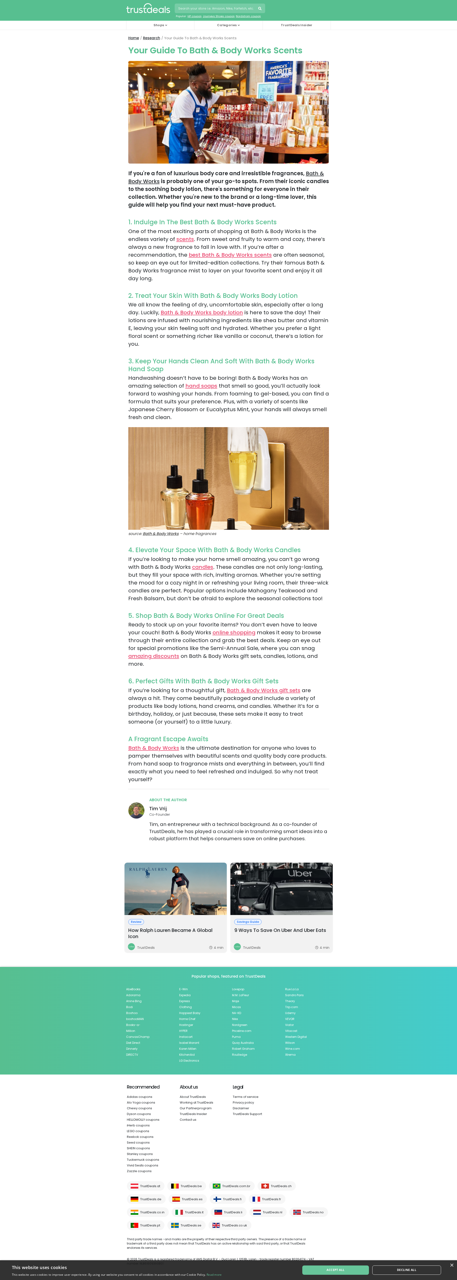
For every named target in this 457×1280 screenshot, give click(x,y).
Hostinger (186, 1025)
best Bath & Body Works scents (230, 255)
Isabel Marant (189, 1043)
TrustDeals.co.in (152, 1212)
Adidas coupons (139, 1097)
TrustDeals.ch (281, 1186)
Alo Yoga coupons (141, 1102)
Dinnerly (132, 1049)
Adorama (133, 995)
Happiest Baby (189, 1013)
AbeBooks (133, 989)
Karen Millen (187, 1049)
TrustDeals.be (191, 1186)
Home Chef (187, 1019)
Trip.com (291, 1007)
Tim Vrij (158, 808)
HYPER (183, 1031)
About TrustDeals (193, 1097)
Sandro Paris (294, 995)
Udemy (290, 1013)
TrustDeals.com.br (236, 1186)
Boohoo (132, 1013)
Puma (236, 1037)
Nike (235, 1019)
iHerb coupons (138, 1125)
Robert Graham (243, 1049)
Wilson (290, 1043)
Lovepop (238, 989)
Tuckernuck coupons (143, 1159)
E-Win (183, 989)
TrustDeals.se (191, 1225)
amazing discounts (153, 656)
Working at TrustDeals (196, 1102)
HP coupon (195, 16)
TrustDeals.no (313, 1212)
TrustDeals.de (150, 1199)
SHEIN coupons (138, 1148)
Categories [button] (227, 25)
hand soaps (201, 386)
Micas (236, 1007)
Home (133, 37)
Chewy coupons (139, 1108)
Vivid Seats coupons (142, 1165)
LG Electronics (189, 1061)
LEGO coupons (138, 1131)
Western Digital (296, 1037)
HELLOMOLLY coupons (143, 1119)
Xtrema (290, 1055)
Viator (289, 1025)
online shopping (234, 632)
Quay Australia (243, 1043)
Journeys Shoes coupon (219, 16)
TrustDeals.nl (272, 1212)
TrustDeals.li (233, 1212)
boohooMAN (135, 1019)
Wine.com (292, 1049)
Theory (290, 1001)
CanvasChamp (137, 1037)
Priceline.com (241, 1031)
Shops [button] (159, 25)
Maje (235, 1001)
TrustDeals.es (192, 1199)
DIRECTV (132, 1055)
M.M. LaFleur (240, 995)
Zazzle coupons (139, 1171)
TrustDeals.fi (232, 1199)
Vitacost (291, 1031)
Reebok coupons (140, 1137)
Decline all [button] (406, 1270)
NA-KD (236, 1013)
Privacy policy (243, 1102)
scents (185, 239)
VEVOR (289, 1019)
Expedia (185, 995)
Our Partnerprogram (196, 1108)
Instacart (186, 1037)
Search (260, 9)
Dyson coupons (139, 1114)
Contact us (188, 1119)
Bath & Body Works (161, 533)
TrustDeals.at (150, 1186)
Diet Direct (133, 1043)
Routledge (239, 1055)
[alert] (228, 1270)
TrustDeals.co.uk (234, 1225)
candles (202, 567)
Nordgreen (239, 1025)
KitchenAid (187, 1055)
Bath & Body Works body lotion (202, 312)
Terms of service (245, 1097)
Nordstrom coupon (248, 16)
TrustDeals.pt (150, 1225)
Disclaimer (241, 1108)
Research (151, 37)
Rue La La (292, 989)
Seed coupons (138, 1142)
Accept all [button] (335, 1270)
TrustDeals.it (194, 1212)
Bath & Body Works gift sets (263, 690)
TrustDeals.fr (271, 1199)
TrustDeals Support (247, 1114)
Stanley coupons (140, 1154)
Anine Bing (134, 1001)
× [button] (451, 1265)
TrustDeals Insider (296, 25)
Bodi (129, 1007)
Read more (214, 1275)
